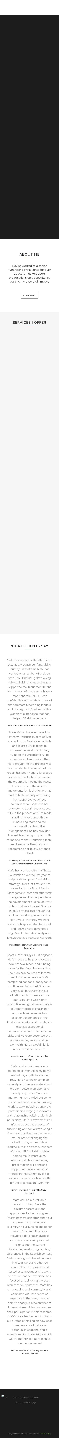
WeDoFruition (45, 1434)
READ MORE (29, 295)
